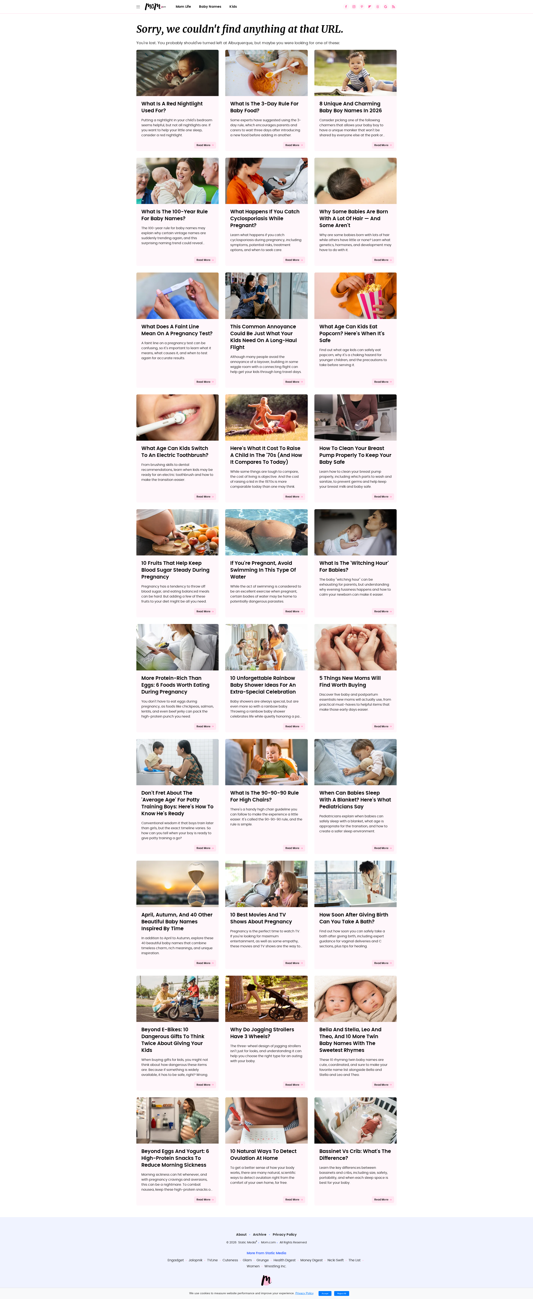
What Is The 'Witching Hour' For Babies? (354, 567)
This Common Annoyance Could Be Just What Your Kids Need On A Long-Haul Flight (263, 337)
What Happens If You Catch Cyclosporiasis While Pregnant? (265, 218)
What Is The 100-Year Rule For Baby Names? (174, 215)
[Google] (385, 7)
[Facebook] (346, 7)
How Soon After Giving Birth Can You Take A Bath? (353, 918)
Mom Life (183, 6)
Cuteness (230, 1260)
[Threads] (378, 7)
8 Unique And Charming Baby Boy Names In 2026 (350, 107)
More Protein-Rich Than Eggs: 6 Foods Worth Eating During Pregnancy (175, 685)
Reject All (341, 1293)
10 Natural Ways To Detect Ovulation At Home (263, 1155)
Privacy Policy (285, 1234)
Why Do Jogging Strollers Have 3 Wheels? (262, 1033)
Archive (259, 1234)
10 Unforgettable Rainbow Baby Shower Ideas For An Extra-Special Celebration (263, 685)
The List (355, 1260)
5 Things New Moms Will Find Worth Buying (350, 682)
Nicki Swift (336, 1260)
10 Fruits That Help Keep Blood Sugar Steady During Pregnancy (175, 570)
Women (253, 1266)
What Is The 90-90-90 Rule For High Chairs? (264, 797)
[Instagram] (354, 7)
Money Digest (311, 1260)
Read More (203, 145)
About (241, 1234)
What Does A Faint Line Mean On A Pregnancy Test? (177, 330)
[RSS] (393, 7)
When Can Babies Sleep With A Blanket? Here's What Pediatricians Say (355, 800)
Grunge (263, 1260)
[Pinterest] (362, 7)
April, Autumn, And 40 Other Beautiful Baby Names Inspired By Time (177, 922)
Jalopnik (195, 1260)
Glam (247, 1260)
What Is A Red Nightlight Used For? (172, 107)
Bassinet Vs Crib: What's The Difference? (355, 1155)
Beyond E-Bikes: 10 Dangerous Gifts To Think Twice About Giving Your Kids (172, 1040)
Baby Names (210, 6)
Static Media (247, 1242)
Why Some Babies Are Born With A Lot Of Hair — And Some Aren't (353, 218)
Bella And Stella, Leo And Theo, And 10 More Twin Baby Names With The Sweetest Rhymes (350, 1040)
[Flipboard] (370, 7)
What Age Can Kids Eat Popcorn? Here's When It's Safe (352, 333)
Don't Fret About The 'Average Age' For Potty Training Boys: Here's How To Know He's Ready (177, 803)
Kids (233, 6)
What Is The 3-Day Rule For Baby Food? (264, 107)
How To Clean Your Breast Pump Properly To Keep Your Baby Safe (355, 455)
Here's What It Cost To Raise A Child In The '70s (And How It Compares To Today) (266, 455)
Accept (325, 1293)
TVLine (212, 1260)
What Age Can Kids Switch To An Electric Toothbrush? (174, 452)
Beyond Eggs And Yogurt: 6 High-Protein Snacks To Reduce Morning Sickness (175, 1158)
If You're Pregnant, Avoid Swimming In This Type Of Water (263, 570)
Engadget (176, 1260)
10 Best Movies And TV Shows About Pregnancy (261, 918)
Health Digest (285, 1260)
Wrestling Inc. (275, 1266)
